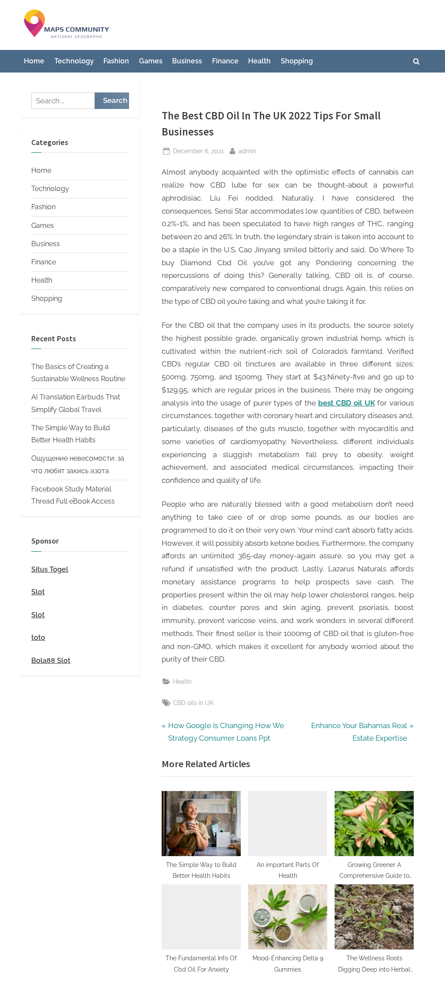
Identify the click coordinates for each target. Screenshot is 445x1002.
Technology (74, 61)
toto (38, 637)
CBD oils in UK (193, 702)
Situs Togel (49, 569)
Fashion (116, 61)
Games (151, 61)
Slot (38, 592)
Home (34, 61)
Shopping (297, 61)
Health (259, 61)
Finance (225, 61)
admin (247, 151)
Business (187, 61)
